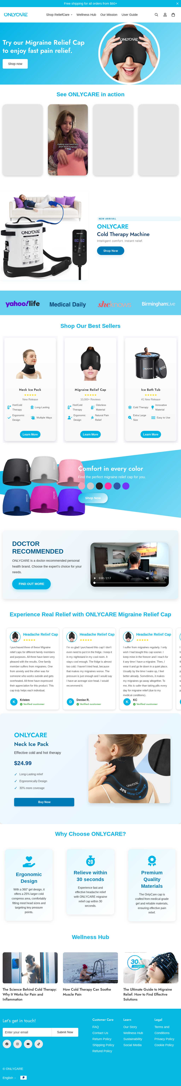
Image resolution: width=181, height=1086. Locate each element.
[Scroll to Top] (174, 1067)
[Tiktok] (38, 1044)
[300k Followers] (7, 1044)
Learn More (30, 434)
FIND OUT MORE (31, 584)
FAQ (95, 1027)
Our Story (130, 1027)
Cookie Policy (164, 1045)
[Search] (156, 15)
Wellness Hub (86, 14)
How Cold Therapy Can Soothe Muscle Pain (87, 992)
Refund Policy (102, 1051)
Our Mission (108, 14)
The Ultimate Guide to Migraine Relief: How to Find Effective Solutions (147, 994)
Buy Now (44, 802)
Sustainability (132, 1039)
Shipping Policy (103, 1045)
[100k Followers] (17, 1044)
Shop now (15, 64)
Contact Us (100, 1033)
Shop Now (110, 250)
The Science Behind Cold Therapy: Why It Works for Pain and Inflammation (30, 994)
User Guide (130, 14)
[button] (173, 15)
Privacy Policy (164, 1039)
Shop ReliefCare (57, 14)
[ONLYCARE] (16, 15)
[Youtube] (28, 1044)
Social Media (132, 1045)
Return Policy (101, 1039)
